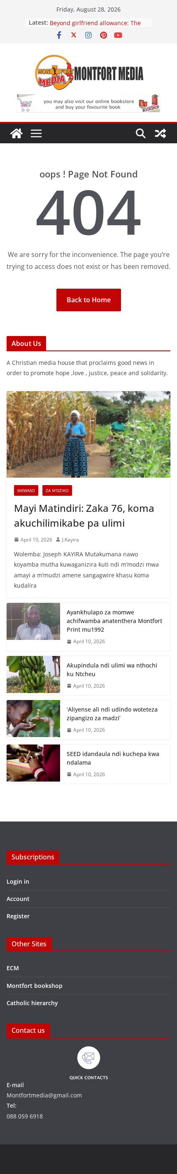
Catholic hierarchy (32, 1003)
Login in (18, 881)
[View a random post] (160, 133)
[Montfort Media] (16, 133)
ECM (13, 968)
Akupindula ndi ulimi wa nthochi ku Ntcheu (112, 669)
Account (18, 899)
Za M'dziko (57, 490)
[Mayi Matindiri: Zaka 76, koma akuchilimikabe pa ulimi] (88, 434)
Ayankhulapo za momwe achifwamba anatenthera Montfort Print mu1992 (114, 620)
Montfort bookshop (35, 986)
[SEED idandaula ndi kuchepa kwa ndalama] (33, 764)
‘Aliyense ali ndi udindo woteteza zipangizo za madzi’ (112, 713)
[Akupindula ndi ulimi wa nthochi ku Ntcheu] (33, 676)
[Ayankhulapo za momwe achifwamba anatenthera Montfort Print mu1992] (33, 627)
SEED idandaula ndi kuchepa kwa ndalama (113, 758)
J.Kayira (70, 539)
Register (18, 916)
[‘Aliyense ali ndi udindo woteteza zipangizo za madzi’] (33, 720)
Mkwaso (26, 490)
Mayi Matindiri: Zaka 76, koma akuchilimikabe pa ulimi (84, 515)
